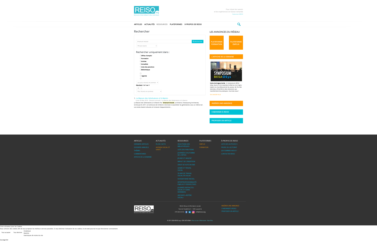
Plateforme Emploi (236, 43)
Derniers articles (141, 144)
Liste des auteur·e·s (229, 144)
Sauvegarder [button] (4, 240)
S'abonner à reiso (220, 112)
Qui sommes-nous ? (229, 150)
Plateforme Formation (216, 43)
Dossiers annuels (141, 147)
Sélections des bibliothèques (184, 145)
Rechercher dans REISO (238, 24)
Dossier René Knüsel (186, 179)
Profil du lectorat (229, 147)
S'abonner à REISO (237, 14)
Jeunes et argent (185, 158)
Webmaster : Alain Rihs (206, 220)
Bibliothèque (145, 70)
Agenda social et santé (163, 148)
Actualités (144, 64)
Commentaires (140, 154)
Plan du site (195, 220)
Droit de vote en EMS (186, 165)
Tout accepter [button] (6, 232)
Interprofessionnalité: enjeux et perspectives (187, 183)
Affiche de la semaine (143, 157)
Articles (143, 61)
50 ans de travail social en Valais (185, 174)
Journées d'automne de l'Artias (186, 154)
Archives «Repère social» (185, 196)
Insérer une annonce (222, 103)
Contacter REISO (228, 154)
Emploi (202, 144)
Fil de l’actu (161, 144)
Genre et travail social (184, 169)
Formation (144, 58)
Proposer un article (221, 120)
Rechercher (198, 41)
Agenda (144, 76)
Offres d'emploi (146, 56)
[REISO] (146, 11)
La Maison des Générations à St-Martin (152, 98)
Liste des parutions (147, 67)
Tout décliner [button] (17, 232)
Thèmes (137, 150)
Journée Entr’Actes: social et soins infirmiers (186, 189)
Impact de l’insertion (186, 161)
